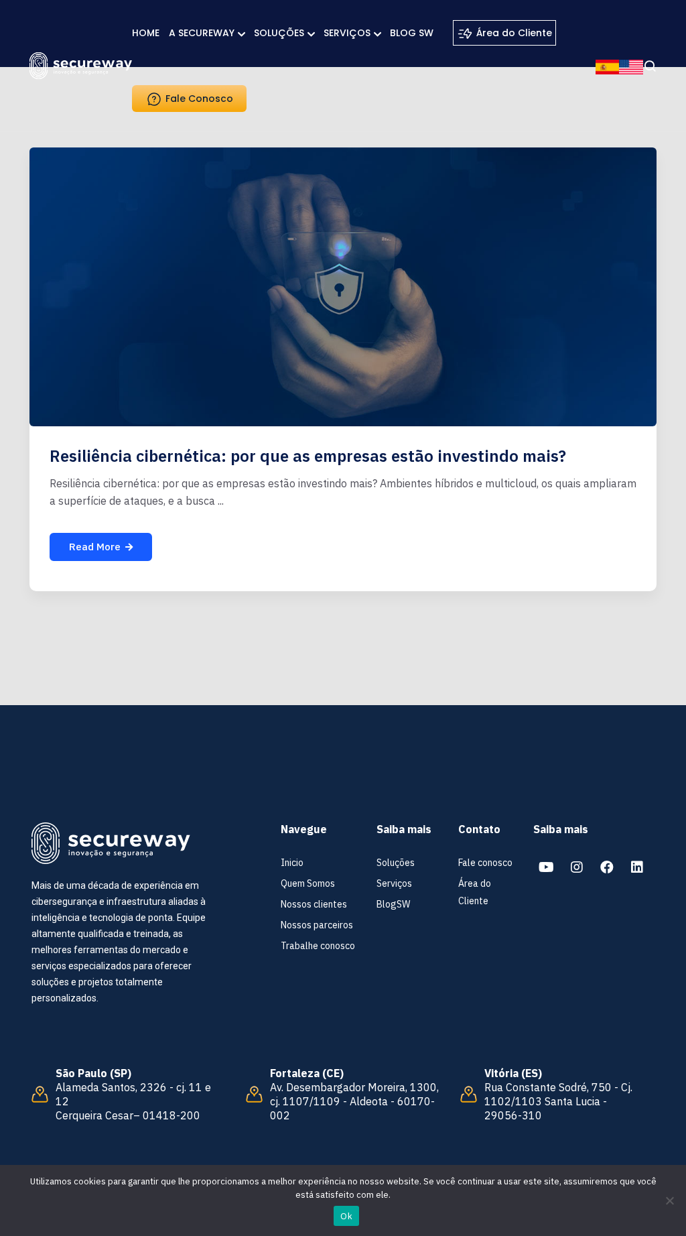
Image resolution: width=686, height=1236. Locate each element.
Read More (95, 546)
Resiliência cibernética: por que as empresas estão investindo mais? (308, 456)
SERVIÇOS (347, 33)
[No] (669, 1200)
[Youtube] (546, 867)
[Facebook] (607, 867)
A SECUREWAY (201, 33)
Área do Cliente (513, 33)
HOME (145, 33)
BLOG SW (411, 33)
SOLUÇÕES (279, 33)
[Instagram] (576, 867)
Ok (346, 1216)
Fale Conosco (198, 98)
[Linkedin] (637, 867)
